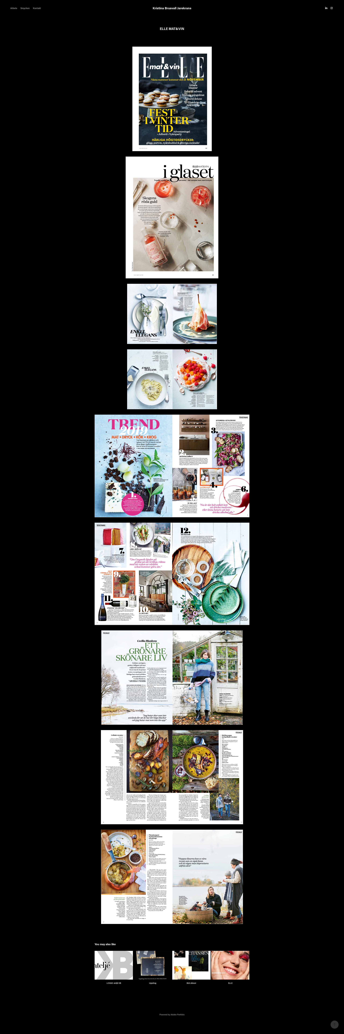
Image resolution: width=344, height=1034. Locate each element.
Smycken (25, 8)
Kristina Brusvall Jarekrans (172, 8)
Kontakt (37, 8)
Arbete (13, 8)
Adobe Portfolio (177, 1014)
